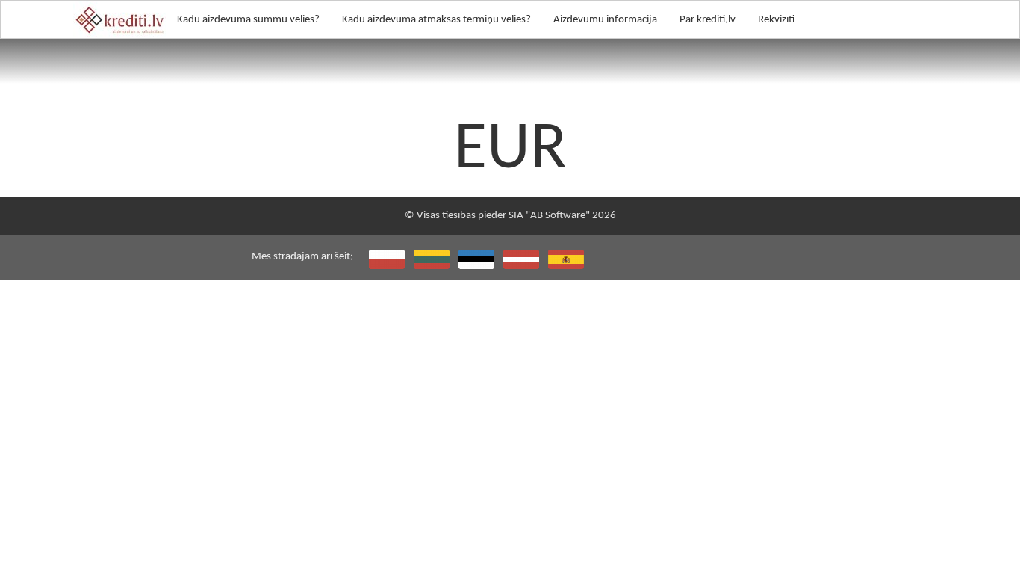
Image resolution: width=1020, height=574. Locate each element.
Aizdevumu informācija (605, 19)
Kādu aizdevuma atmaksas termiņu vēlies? (436, 19)
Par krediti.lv (708, 19)
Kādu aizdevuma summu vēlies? (248, 19)
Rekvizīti (776, 19)
